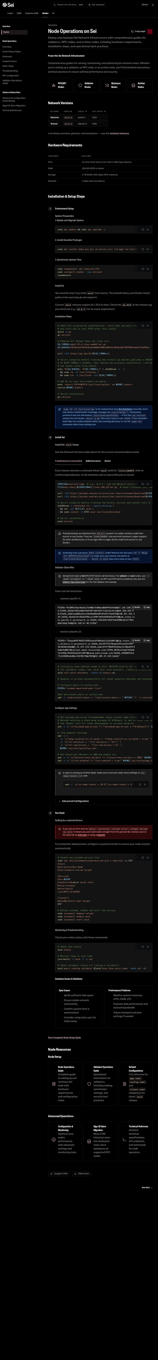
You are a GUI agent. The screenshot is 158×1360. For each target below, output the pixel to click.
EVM (19, 13)
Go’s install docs (125, 409)
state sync (82, 835)
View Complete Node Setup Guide (64, 1038)
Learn (10, 13)
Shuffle (137, 607)
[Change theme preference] (153, 4)
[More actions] (149, 31)
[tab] (68, 461)
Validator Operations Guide (74, 582)
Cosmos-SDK (31, 13)
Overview (52, 25)
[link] (65, 1084)
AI (53, 13)
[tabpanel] (103, 517)
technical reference (119, 133)
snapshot (101, 835)
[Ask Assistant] (148, 230)
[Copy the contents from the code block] (143, 230)
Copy (148, 607)
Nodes (45, 13)
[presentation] (103, 249)
